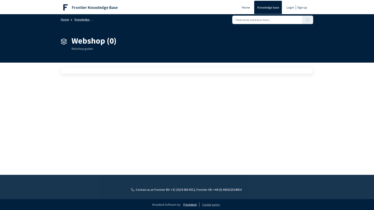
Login (290, 7)
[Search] (307, 20)
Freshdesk (190, 204)
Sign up (302, 7)
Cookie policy (211, 204)
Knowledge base (268, 7)
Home (246, 7)
